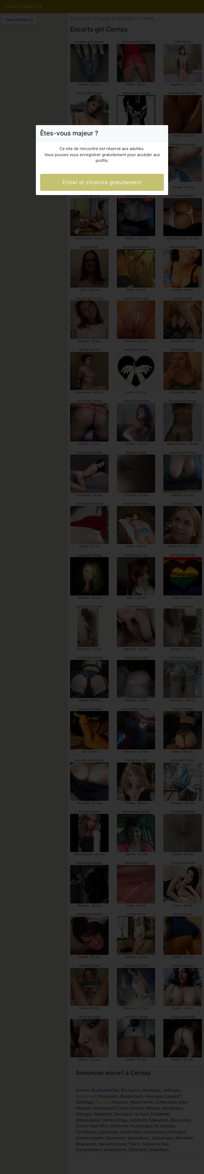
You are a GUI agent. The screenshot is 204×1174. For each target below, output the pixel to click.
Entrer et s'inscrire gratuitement (102, 182)
